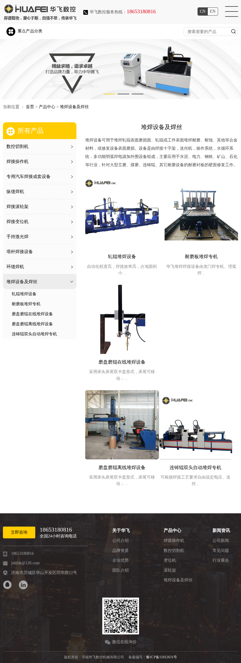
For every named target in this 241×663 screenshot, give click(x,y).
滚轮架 (170, 570)
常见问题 (220, 550)
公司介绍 (120, 540)
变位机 (170, 560)
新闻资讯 (221, 530)
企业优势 (120, 560)
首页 (30, 107)
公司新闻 (220, 540)
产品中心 (47, 107)
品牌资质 (120, 550)
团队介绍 (120, 570)
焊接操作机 (174, 540)
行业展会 (220, 560)
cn (202, 11)
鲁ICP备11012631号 (161, 657)
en (212, 11)
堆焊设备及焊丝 (74, 107)
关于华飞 (121, 530)
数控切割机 (174, 550)
